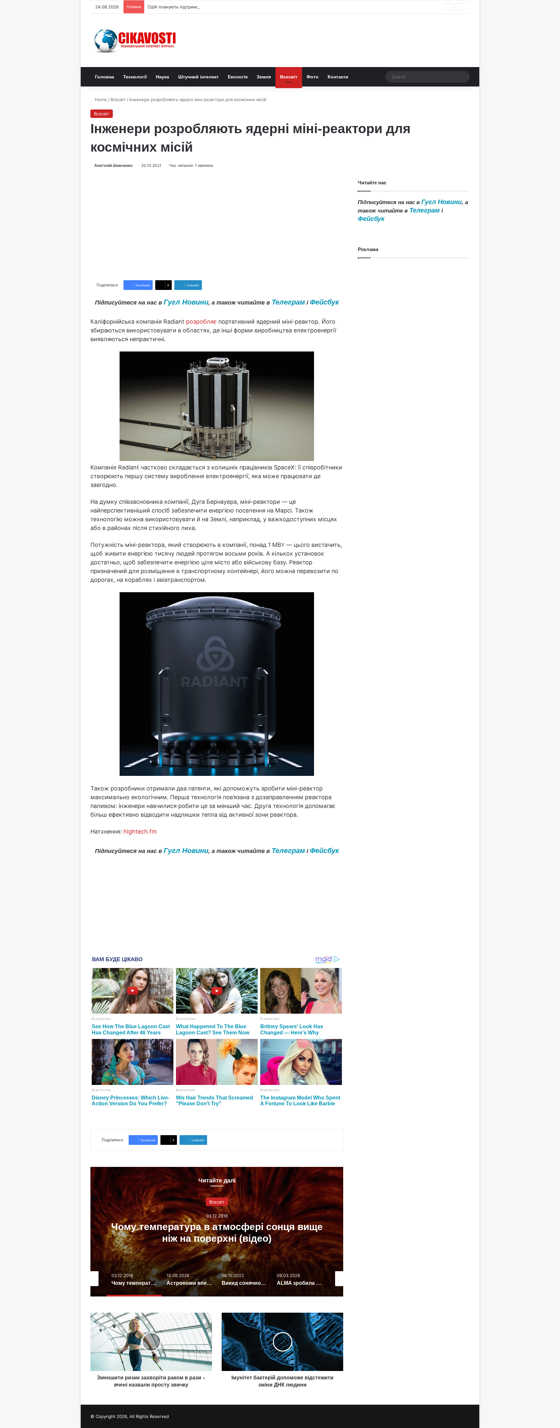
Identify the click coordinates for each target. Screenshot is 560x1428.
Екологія (238, 76)
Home (100, 99)
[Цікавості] (135, 40)
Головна (104, 76)
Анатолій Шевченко (113, 165)
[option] (216, 1231)
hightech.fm (140, 831)
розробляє (201, 321)
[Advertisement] (216, 224)
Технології (135, 76)
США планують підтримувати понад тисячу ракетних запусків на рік (218, 6)
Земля (264, 76)
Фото (313, 76)
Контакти (338, 76)
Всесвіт (289, 76)
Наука (162, 76)
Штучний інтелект (198, 76)
